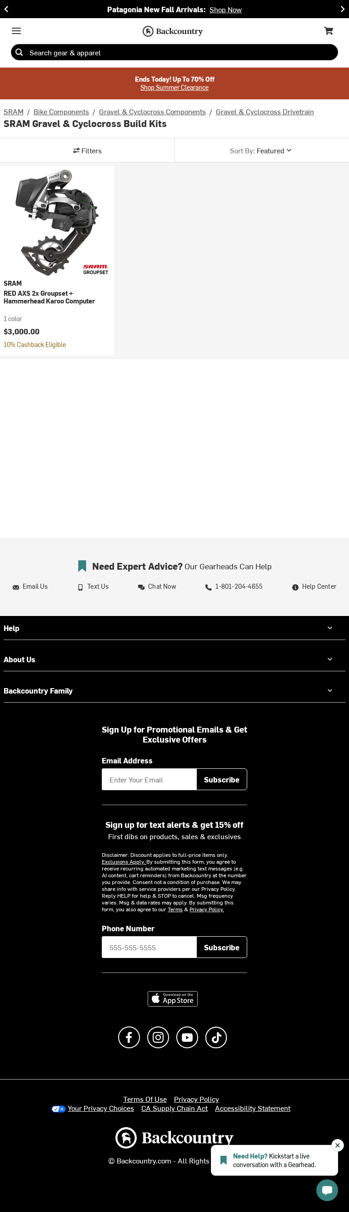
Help (12, 628)
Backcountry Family (38, 690)
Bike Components (61, 111)
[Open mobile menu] (16, 30)
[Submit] (19, 52)
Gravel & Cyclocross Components (152, 111)
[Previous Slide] (6, 9)
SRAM (14, 111)
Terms (175, 909)
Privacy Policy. (206, 909)
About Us (19, 659)
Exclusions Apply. (124, 861)
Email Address (127, 760)
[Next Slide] (342, 9)
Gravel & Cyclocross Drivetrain (265, 111)
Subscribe (221, 779)
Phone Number (128, 928)
